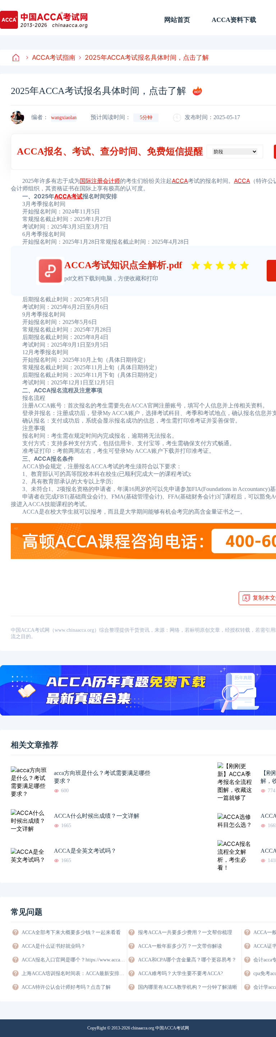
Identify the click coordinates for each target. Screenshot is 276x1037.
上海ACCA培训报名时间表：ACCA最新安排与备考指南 (74, 973)
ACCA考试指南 (53, 57)
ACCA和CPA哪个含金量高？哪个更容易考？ (187, 959)
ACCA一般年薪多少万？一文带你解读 (180, 946)
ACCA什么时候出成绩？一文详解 (96, 816)
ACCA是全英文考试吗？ (85, 851)
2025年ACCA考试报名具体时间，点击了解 (147, 57)
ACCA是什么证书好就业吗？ (54, 946)
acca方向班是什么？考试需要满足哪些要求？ (102, 777)
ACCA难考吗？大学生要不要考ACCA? (180, 973)
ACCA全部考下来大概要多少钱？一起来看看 (71, 932)
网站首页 (177, 19)
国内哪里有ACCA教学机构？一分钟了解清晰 (187, 987)
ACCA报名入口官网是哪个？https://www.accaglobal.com (74, 959)
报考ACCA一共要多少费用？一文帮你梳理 (185, 932)
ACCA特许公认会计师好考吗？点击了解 (66, 987)
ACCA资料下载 (234, 19)
